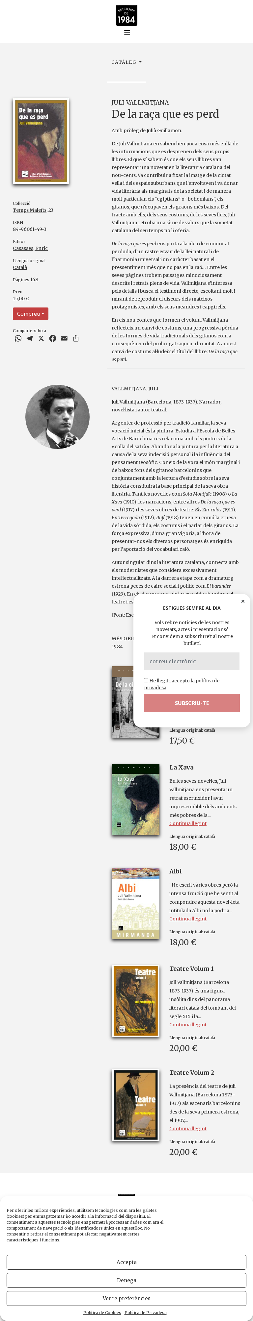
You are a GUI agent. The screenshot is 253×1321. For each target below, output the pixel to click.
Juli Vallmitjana (140, 102)
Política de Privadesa (146, 1312)
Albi (175, 871)
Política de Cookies (102, 1312)
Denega (126, 1280)
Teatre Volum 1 (191, 968)
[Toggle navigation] (127, 33)
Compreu (28, 313)
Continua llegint (188, 823)
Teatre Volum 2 (191, 1072)
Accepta (127, 1262)
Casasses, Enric (30, 248)
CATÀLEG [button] (124, 62)
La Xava (181, 767)
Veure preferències (127, 1298)
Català (20, 267)
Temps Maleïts (29, 210)
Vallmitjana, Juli (135, 389)
